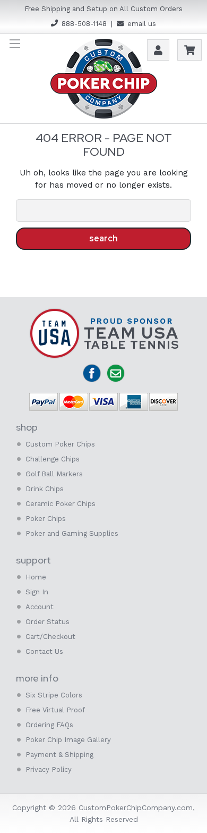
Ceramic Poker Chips (60, 504)
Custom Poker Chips (60, 444)
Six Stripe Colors (53, 695)
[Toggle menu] (14, 43)
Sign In (36, 592)
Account (39, 607)
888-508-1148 (84, 24)
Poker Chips (45, 519)
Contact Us (44, 651)
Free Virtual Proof (55, 710)
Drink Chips (44, 489)
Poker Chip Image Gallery (68, 740)
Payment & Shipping (59, 755)
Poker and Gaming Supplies (71, 533)
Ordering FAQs (49, 725)
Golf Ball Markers (54, 474)
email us (141, 24)
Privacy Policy (48, 769)
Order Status (47, 622)
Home (35, 577)
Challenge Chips (52, 459)
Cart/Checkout (50, 637)
